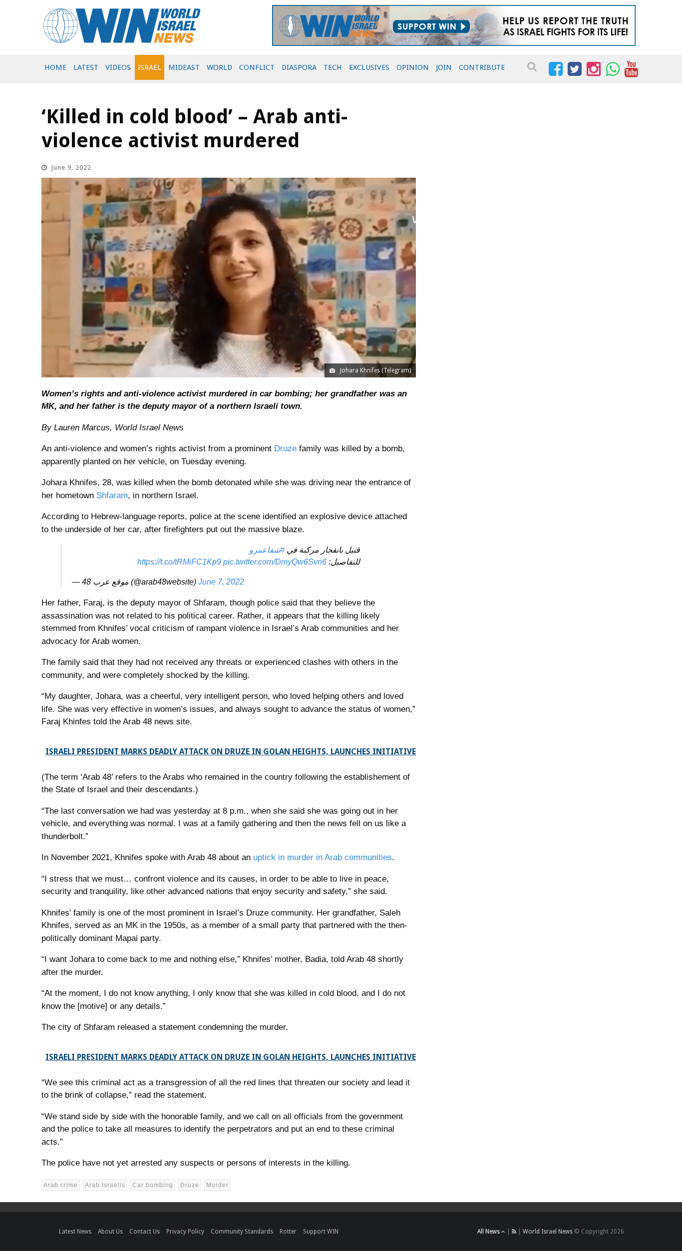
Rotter (288, 1231)
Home (55, 67)
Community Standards (242, 1231)
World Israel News (548, 1231)
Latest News (75, 1231)
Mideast (184, 67)
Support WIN (321, 1231)
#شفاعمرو (267, 550)
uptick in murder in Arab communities (322, 857)
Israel (149, 67)
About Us (110, 1231)
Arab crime (60, 1185)
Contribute (482, 67)
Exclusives (369, 67)
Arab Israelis (105, 1185)
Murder (217, 1185)
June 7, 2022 (221, 582)
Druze (286, 448)
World (219, 67)
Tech (333, 67)
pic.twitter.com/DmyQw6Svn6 (275, 562)
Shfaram (112, 495)
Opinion (412, 67)
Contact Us (144, 1231)
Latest (85, 67)
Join (444, 67)
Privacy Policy (185, 1231)
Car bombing (152, 1185)
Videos (118, 67)
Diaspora (299, 67)
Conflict (257, 67)
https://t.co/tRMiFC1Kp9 (179, 562)
